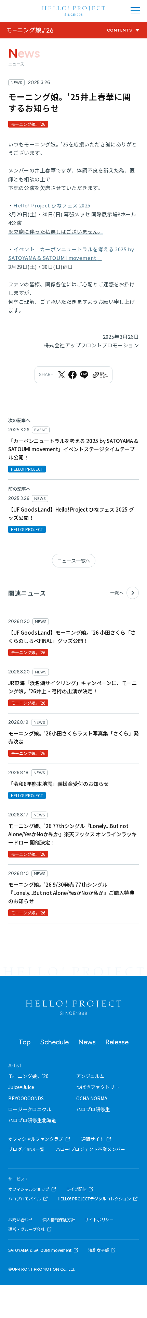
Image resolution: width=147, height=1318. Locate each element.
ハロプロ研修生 (93, 1109)
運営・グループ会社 (26, 1229)
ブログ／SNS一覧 (26, 1149)
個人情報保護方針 (58, 1219)
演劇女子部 (98, 1250)
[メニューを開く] (135, 10)
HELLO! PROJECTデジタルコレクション (94, 1198)
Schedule (54, 1042)
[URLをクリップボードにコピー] (100, 375)
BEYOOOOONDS (26, 1098)
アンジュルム (90, 1076)
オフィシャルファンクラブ (35, 1139)
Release (117, 1042)
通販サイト (92, 1139)
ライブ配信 (76, 1189)
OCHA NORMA (91, 1098)
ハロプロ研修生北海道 (32, 1120)
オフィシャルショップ (28, 1189)
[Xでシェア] (61, 374)
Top (24, 1042)
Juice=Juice (21, 1086)
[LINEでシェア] (84, 375)
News (87, 1042)
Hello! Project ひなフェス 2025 (51, 205)
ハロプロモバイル (24, 1198)
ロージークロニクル (29, 1109)
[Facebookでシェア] (72, 375)
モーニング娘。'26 (28, 1076)
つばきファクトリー (97, 1086)
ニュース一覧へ (73, 560)
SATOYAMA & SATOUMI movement (39, 1250)
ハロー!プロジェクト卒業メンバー (90, 1149)
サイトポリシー (99, 1219)
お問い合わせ (20, 1219)
